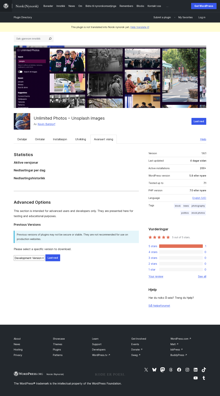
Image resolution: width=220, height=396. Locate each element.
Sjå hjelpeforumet (159, 305)
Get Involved (138, 338)
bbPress (176, 349)
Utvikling (80, 139)
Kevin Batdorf (46, 124)
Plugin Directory (23, 17)
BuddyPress (178, 355)
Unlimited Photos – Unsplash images (69, 118)
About (17, 338)
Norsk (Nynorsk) (55, 374)
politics (185, 213)
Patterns (58, 355)
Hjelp (203, 139)
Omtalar (40, 139)
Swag (136, 355)
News (17, 344)
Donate (137, 349)
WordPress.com (180, 338)
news (186, 206)
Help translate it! (139, 27)
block (178, 206)
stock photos (198, 213)
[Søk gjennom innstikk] (50, 38)
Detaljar (22, 139)
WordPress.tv (101, 355)
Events (135, 344)
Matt (174, 344)
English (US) (199, 197)
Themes (57, 344)
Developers (99, 349)
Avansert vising (103, 139)
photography (198, 206)
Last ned (199, 121)
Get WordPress (203, 5)
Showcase (59, 338)
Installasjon (60, 139)
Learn (95, 338)
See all (202, 276)
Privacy (18, 355)
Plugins (57, 349)
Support (96, 344)
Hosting (18, 349)
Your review (155, 276)
